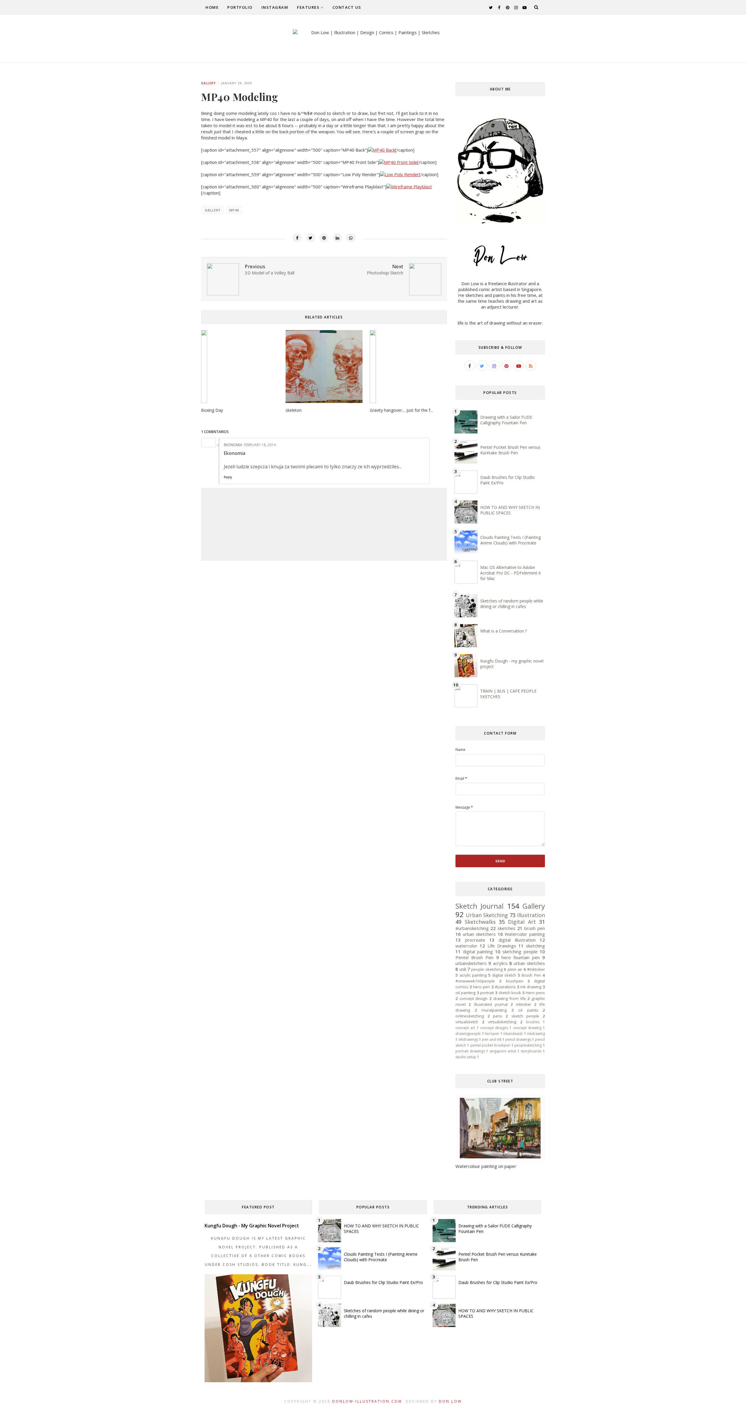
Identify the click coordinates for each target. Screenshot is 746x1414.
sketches (506, 928)
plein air (515, 969)
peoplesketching (528, 1045)
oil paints (528, 1010)
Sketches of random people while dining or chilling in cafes (511, 603)
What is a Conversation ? (503, 631)
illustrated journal (491, 1004)
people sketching (486, 969)
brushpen (514, 981)
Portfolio (240, 7)
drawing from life (509, 998)
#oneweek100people (475, 981)
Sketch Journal (479, 906)
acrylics (500, 963)
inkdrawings (468, 1039)
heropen (492, 1033)
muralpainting (494, 1010)
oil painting (465, 992)
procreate (475, 940)
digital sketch (504, 975)
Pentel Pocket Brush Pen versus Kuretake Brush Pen (510, 449)
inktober (523, 1004)
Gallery (208, 83)
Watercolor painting (525, 934)
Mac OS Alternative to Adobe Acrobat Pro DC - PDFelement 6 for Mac (510, 573)
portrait (487, 992)
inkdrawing (536, 1033)
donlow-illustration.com (367, 1401)
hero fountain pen (521, 957)
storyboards (531, 1051)
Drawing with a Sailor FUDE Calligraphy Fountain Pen (506, 419)
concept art (465, 1027)
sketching (535, 946)
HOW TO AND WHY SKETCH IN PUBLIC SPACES (510, 510)
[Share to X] (310, 237)
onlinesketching (469, 1016)
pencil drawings (518, 1039)
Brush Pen (531, 975)
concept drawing (527, 1027)
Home (212, 7)
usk (463, 969)
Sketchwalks (480, 921)
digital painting (478, 951)
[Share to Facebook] (297, 237)
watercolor (466, 946)
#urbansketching (472, 928)
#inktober (536, 969)
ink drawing (530, 986)
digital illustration (517, 940)
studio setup (465, 1056)
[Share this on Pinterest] (324, 237)
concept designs (494, 1027)
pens (497, 1016)
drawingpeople (468, 1033)
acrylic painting (473, 975)
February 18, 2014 (260, 444)
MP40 (234, 210)
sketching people (519, 951)
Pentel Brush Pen (474, 957)
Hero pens (535, 992)
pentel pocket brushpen (490, 1045)
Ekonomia (233, 444)
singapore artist (503, 1051)
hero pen (481, 986)
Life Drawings (502, 946)
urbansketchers (471, 963)
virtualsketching (502, 1021)
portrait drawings (470, 1051)
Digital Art (522, 921)
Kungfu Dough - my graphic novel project (252, 1225)
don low (450, 1401)
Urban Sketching (487, 915)
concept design (474, 998)
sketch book (510, 992)
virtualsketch (466, 1021)
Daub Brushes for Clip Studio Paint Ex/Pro (383, 1282)
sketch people (525, 1016)
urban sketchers (479, 934)
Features (308, 7)
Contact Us (346, 7)
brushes (532, 1021)
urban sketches (529, 963)
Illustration (531, 915)
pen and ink (491, 1039)
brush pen (534, 928)
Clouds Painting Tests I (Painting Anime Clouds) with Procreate (510, 540)
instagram (274, 7)
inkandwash (513, 1033)
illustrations (505, 986)
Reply (228, 477)
